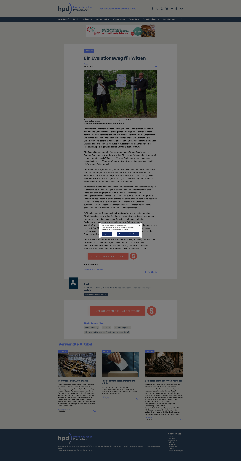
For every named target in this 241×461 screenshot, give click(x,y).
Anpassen (107, 234)
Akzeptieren (133, 234)
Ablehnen (122, 234)
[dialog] (120, 230)
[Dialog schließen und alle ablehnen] (139, 225)
